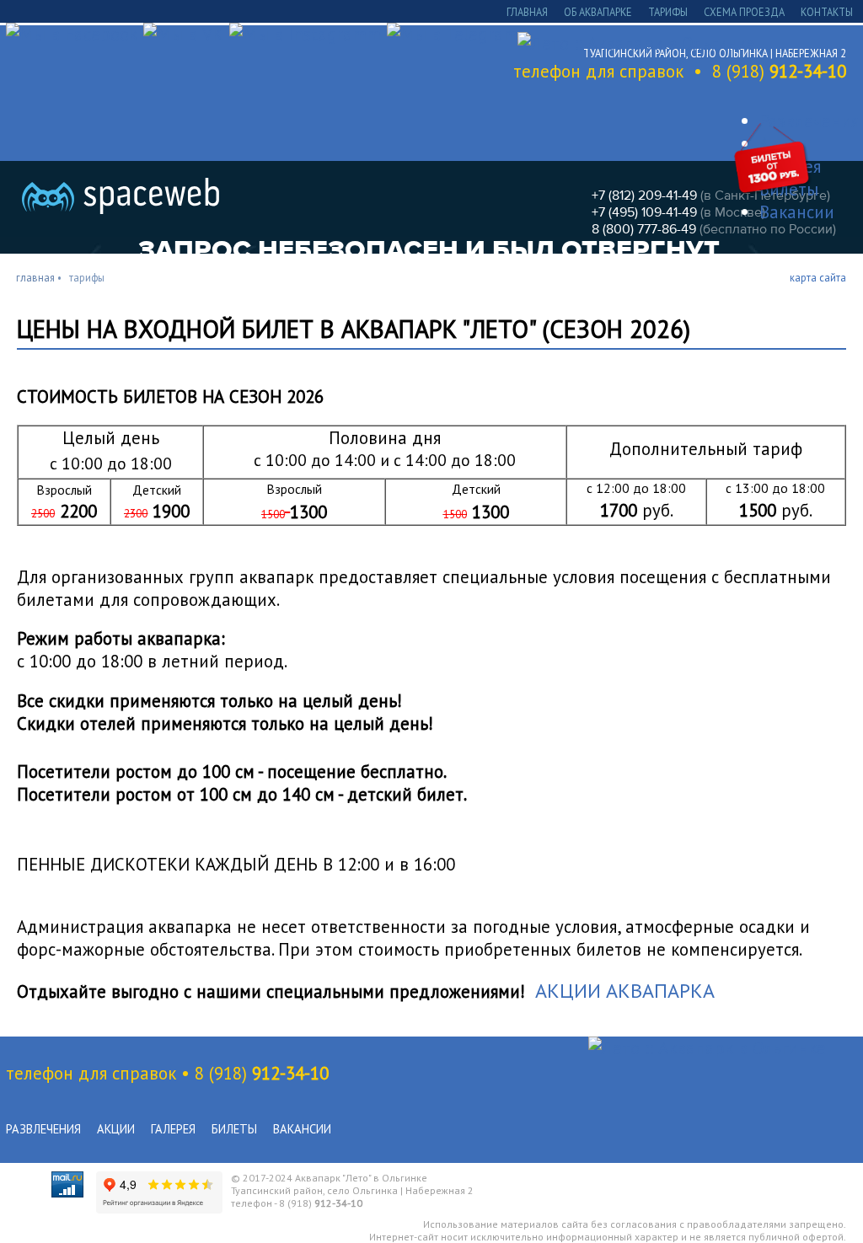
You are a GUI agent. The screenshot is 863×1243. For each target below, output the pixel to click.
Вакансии (302, 1129)
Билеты (234, 1129)
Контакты (827, 12)
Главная (527, 12)
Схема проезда (744, 12)
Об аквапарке (598, 12)
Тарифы (668, 12)
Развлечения (43, 1129)
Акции (116, 1129)
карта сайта (818, 277)
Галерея (173, 1129)
